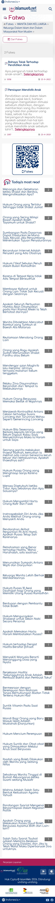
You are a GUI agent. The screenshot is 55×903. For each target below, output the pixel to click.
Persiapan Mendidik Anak (24, 90)
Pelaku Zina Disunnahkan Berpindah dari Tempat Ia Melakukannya (20, 386)
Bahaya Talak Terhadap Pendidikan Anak (23, 64)
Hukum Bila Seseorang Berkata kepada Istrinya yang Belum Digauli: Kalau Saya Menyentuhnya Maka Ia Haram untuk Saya (24, 434)
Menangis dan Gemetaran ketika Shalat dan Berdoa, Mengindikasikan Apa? (20, 192)
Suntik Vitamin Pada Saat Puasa (20, 707)
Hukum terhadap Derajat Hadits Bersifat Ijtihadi (20, 645)
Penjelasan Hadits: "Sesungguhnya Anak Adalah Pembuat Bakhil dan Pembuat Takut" (27, 675)
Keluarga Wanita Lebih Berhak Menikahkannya (23, 576)
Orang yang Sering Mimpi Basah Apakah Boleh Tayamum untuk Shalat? (20, 220)
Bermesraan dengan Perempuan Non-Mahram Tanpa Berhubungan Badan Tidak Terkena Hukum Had (26, 691)
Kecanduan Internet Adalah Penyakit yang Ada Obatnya (22, 252)
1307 (9, 135)
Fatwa (16, 18)
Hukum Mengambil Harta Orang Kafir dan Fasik (20, 502)
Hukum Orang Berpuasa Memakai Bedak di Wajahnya (22, 400)
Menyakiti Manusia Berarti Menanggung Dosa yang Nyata (21, 660)
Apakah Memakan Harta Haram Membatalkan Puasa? (22, 633)
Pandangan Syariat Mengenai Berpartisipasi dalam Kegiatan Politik (23, 808)
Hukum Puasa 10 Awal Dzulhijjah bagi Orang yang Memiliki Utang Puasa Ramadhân (25, 591)
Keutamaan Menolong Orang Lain (23, 339)
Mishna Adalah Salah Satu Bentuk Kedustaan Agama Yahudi (21, 793)
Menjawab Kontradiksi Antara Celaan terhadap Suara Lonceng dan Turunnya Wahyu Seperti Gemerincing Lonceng (24, 415)
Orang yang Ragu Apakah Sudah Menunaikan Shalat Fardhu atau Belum (21, 353)
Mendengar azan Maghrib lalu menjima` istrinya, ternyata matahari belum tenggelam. (21, 369)
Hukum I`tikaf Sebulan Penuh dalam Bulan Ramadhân (22, 264)
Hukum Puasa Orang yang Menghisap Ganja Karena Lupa (21, 473)
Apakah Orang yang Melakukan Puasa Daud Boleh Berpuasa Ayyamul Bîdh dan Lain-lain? (26, 824)
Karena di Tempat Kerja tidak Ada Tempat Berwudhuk (22, 277)
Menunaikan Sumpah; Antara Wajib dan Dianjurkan (23, 564)
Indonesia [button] (11, 1)
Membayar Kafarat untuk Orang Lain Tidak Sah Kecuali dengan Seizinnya (23, 292)
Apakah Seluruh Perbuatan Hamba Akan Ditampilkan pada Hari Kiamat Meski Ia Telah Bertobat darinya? (25, 308)
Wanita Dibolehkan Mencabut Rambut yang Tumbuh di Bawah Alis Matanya (23, 325)
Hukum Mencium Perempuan (22, 733)
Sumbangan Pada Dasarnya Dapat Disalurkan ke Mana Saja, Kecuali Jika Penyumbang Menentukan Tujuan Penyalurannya (27, 236)
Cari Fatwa (16, 39)
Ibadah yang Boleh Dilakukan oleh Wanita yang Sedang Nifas (23, 762)
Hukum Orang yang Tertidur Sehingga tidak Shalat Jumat (23, 206)
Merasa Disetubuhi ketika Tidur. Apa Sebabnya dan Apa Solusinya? (23, 489)
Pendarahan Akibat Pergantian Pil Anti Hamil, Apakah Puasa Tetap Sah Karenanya (20, 533)
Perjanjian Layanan (12, 862)
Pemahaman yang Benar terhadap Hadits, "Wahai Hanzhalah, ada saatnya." (20, 550)
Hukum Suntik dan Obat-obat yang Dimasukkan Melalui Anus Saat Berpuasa (23, 747)
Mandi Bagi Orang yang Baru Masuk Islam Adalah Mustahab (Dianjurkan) (23, 721)
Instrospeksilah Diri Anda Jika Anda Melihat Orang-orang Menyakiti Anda (23, 517)
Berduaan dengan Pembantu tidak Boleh (22, 605)
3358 (9, 79)
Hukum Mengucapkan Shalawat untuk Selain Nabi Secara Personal (21, 619)
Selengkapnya (34, 74)
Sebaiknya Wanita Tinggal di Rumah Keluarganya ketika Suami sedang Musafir (22, 777)
